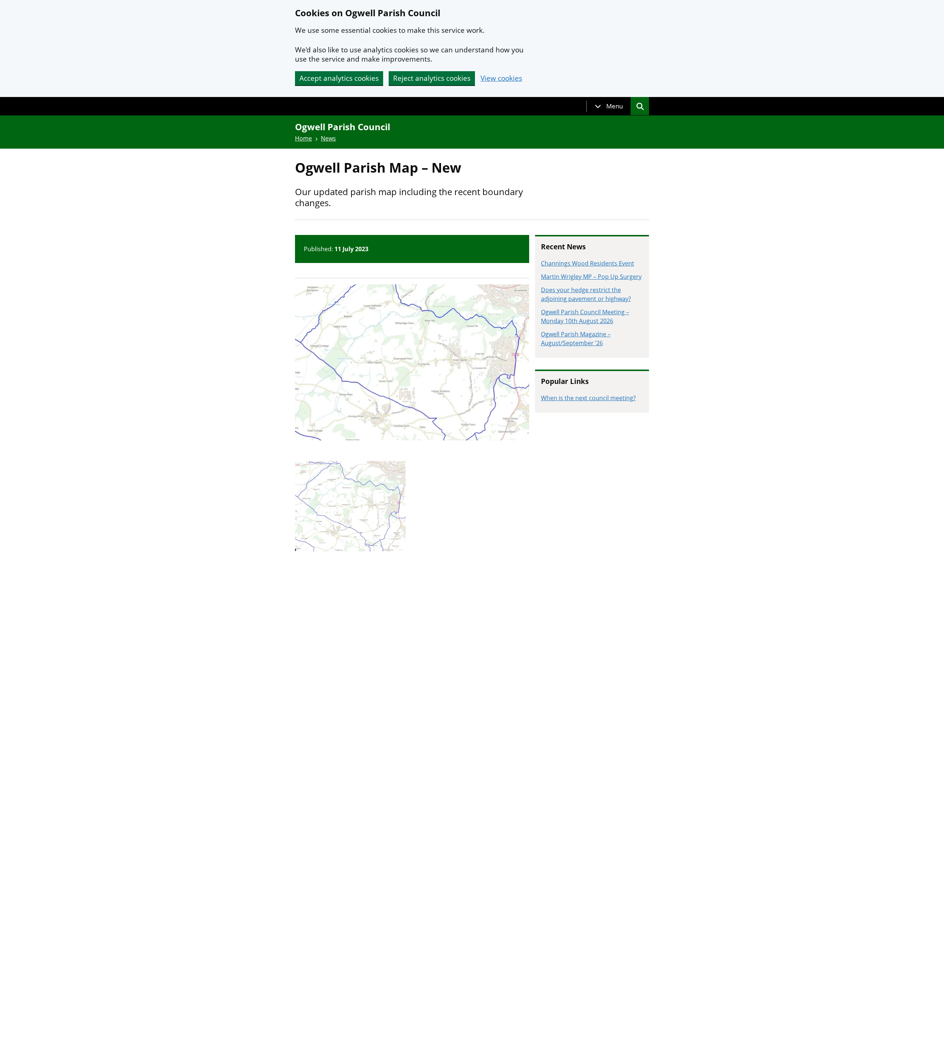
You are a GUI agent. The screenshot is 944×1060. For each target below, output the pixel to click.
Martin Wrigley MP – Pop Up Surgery (591, 277)
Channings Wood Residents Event (587, 263)
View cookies (501, 78)
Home (303, 138)
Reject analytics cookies (432, 78)
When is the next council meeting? (588, 398)
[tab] (609, 106)
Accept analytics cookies (339, 78)
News (328, 138)
